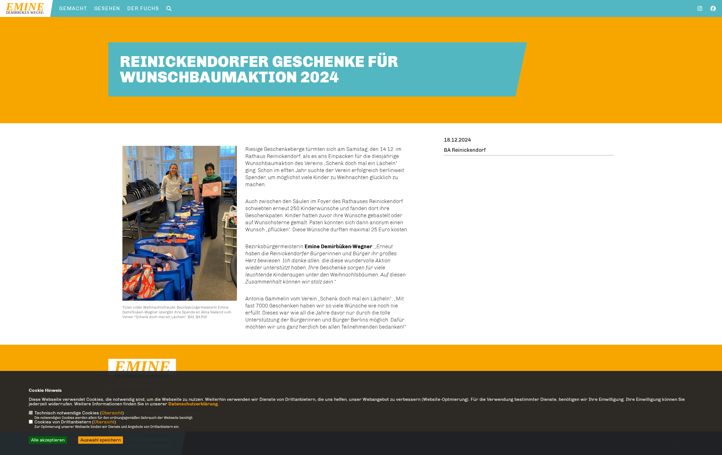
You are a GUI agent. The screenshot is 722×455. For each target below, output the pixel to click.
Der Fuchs (143, 8)
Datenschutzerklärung (193, 403)
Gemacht (73, 8)
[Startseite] (142, 369)
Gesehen (107, 8)
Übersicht (112, 413)
